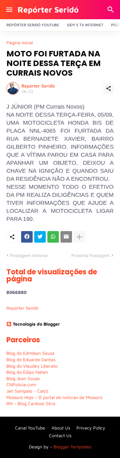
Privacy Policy (90, 427)
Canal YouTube (30, 427)
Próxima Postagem (90, 255)
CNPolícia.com (21, 384)
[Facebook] (27, 237)
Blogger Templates (72, 446)
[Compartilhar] (108, 88)
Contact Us (60, 435)
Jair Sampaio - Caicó (27, 391)
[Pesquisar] (111, 10)
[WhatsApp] (53, 237)
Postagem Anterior (29, 255)
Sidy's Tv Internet (85, 24)
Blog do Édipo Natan (27, 372)
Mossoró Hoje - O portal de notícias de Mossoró (54, 397)
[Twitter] (40, 237)
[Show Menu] (9, 9)
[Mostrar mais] (79, 237)
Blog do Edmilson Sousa (30, 353)
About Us (61, 427)
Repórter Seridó (48, 9)
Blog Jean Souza (23, 378)
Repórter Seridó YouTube (32, 24)
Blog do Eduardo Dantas (30, 359)
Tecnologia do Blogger (36, 324)
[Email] (66, 237)
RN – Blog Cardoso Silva (30, 403)
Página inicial (19, 42)
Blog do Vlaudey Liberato (32, 366)
